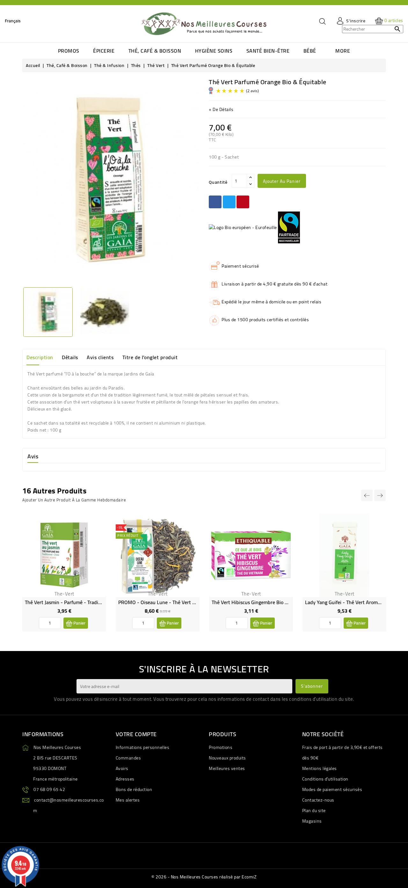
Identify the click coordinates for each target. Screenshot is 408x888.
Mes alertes (128, 800)
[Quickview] (96, 536)
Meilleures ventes (227, 768)
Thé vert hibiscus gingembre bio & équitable (261, 602)
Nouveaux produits (227, 758)
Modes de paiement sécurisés (332, 789)
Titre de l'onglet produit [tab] (150, 357)
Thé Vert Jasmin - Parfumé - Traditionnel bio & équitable (87, 602)
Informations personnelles (143, 747)
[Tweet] (229, 202)
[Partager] (215, 202)
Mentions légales (319, 768)
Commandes (128, 758)
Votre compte (136, 734)
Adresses (125, 779)
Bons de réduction (134, 789)
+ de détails (221, 109)
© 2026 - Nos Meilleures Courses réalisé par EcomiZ (204, 877)
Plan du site (314, 810)
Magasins (312, 821)
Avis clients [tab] (100, 357)
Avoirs (122, 768)
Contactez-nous (318, 800)
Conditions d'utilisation (325, 779)
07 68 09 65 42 (49, 789)
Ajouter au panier (282, 181)
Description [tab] (39, 357)
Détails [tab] (70, 357)
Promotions (220, 747)
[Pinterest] (243, 202)
